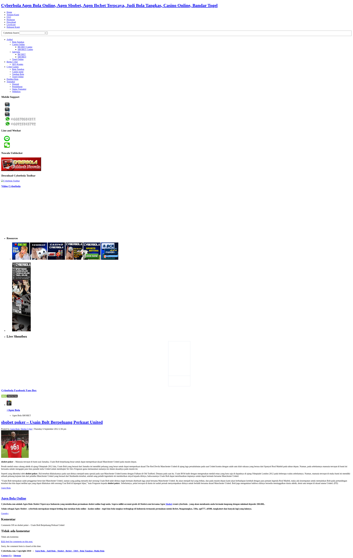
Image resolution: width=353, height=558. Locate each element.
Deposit (15, 84)
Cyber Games (13, 67)
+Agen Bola (13, 410)
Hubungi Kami (13, 27)
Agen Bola (15, 429)
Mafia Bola (99, 551)
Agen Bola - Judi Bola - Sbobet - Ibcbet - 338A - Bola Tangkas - (64, 551)
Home (9, 12)
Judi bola (16, 52)
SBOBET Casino (25, 49)
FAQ (9, 17)
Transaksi (11, 81)
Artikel (10, 39)
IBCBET (22, 54)
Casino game (17, 72)
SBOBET (22, 57)
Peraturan (11, 19)
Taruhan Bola (18, 74)
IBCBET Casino (25, 47)
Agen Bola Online (13, 498)
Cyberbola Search (11, 33)
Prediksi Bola (12, 79)
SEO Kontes (17, 64)
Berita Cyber (12, 62)
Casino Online (18, 44)
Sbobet (169, 504)
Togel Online (18, 59)
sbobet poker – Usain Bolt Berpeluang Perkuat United (52, 422)
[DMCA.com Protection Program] (9, 397)
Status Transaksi (19, 89)
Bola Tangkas (18, 42)
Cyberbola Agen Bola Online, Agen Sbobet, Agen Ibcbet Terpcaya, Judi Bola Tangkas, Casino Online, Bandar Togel (109, 5)
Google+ (5, 513)
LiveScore (11, 24)
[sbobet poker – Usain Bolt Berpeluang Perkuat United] (15, 457)
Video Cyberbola (11, 186)
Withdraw (16, 91)
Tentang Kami (13, 15)
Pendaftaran (17, 86)
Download (11, 22)
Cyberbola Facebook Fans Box (19, 390)
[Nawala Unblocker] (21, 170)
